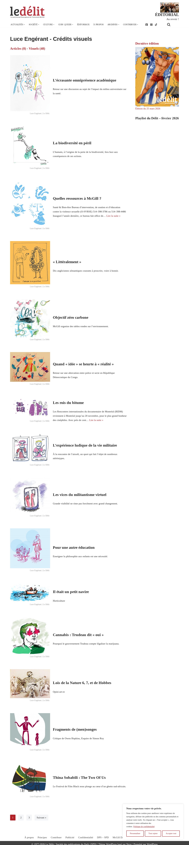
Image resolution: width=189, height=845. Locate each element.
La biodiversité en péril (72, 143)
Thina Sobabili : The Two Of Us (79, 777)
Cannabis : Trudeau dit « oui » (78, 635)
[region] (153, 821)
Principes (42, 837)
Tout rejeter (153, 833)
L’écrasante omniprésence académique (84, 80)
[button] (24, 24)
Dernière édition (147, 43)
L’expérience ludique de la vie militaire (85, 445)
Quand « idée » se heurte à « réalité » (83, 364)
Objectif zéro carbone (70, 317)
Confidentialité (85, 837)
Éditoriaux (83, 24)
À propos (98, 24)
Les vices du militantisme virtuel (79, 494)
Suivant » (41, 817)
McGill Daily (119, 837)
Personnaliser (135, 833)
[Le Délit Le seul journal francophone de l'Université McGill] (27, 12)
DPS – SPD (103, 837)
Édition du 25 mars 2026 (147, 108)
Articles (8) (18, 48)
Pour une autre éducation (74, 547)
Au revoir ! (172, 19)
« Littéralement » (67, 262)
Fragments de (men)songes (75, 729)
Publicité (69, 837)
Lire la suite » (113, 215)
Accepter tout (171, 833)
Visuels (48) (37, 48)
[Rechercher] (172, 24)
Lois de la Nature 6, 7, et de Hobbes (82, 683)
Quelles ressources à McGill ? (77, 198)
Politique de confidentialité (144, 827)
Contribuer (56, 837)
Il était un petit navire (71, 592)
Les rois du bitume (68, 403)
